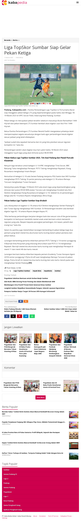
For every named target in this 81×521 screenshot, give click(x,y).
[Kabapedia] (14, 2)
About (35, 516)
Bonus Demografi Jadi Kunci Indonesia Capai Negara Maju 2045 (40, 349)
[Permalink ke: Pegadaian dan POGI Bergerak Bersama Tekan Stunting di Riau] (10, 338)
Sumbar (58, 271)
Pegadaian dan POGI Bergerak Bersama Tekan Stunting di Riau (12, 385)
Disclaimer (42, 516)
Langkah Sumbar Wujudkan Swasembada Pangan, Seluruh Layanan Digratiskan (34, 288)
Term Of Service (53, 516)
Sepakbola (48, 271)
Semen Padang (9, 487)
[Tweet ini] (13, 316)
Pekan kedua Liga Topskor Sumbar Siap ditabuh (25, 200)
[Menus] (77, 2)
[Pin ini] (19, 316)
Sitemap (4, 518)
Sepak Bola (37, 271)
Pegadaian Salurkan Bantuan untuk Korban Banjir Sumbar (26, 278)
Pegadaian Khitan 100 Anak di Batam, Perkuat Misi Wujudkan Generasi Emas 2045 (70, 351)
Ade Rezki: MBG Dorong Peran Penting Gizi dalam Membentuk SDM (29, 282)
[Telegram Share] (25, 316)
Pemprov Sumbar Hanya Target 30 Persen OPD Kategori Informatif (29, 291)
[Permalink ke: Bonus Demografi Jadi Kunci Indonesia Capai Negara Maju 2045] (40, 338)
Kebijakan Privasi (66, 516)
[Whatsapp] (32, 316)
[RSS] (26, 301)
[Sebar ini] (6, 316)
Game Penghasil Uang (12, 505)
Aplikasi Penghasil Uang (13, 510)
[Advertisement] (40, 22)
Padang (6, 483)
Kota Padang (8, 501)
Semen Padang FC (10, 474)
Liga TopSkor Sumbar (22, 271)
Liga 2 (6, 479)
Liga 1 (6, 496)
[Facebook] (20, 301)
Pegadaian (8, 492)
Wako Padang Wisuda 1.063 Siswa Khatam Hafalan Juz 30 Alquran (20, 309)
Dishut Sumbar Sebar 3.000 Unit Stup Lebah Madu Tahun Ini (60, 309)
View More (41, 397)
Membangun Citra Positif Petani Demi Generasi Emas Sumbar (27, 285)
